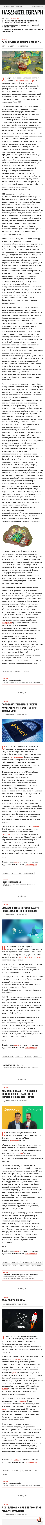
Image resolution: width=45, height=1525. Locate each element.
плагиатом (16, 1359)
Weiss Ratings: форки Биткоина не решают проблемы (21, 1508)
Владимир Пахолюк (9, 714)
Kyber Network (35, 957)
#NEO (36, 1471)
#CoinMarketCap (27, 1262)
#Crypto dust (16, 873)
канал (17, 862)
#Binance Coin (28, 873)
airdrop (5, 1409)
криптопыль (17, 757)
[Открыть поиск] (39, 2)
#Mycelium (15, 1262)
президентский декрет (24, 80)
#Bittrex (6, 1471)
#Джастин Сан (26, 1471)
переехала (14, 1141)
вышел (5, 1389)
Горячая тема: (11, 19)
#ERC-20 (19, 1056)
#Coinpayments (37, 1266)
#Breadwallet (24, 1266)
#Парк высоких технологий (11, 671)
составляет (35, 826)
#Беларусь (27, 671)
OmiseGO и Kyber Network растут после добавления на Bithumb (20, 909)
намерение (7, 623)
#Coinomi (38, 1262)
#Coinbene (15, 1471)
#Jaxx (15, 1266)
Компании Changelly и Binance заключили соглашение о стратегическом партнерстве (19, 1094)
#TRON (5, 1474)
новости (22, 1401)
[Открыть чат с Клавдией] (40, 1520)
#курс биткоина (8, 6)
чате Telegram (31, 865)
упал (14, 1372)
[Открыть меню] (42, 2)
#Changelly (6, 1266)
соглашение (7, 834)
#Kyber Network (8, 1056)
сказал (20, 1153)
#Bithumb (37, 1056)
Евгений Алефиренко (9, 46)
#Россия (18, 6)
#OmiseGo (28, 1056)
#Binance (6, 873)
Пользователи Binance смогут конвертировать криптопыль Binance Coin (19, 707)
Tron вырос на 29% (13, 1300)
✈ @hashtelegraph (37, 6)
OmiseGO (22, 957)
